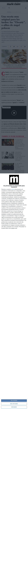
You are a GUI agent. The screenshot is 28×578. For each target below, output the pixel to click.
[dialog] (14, 375)
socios (12, 189)
